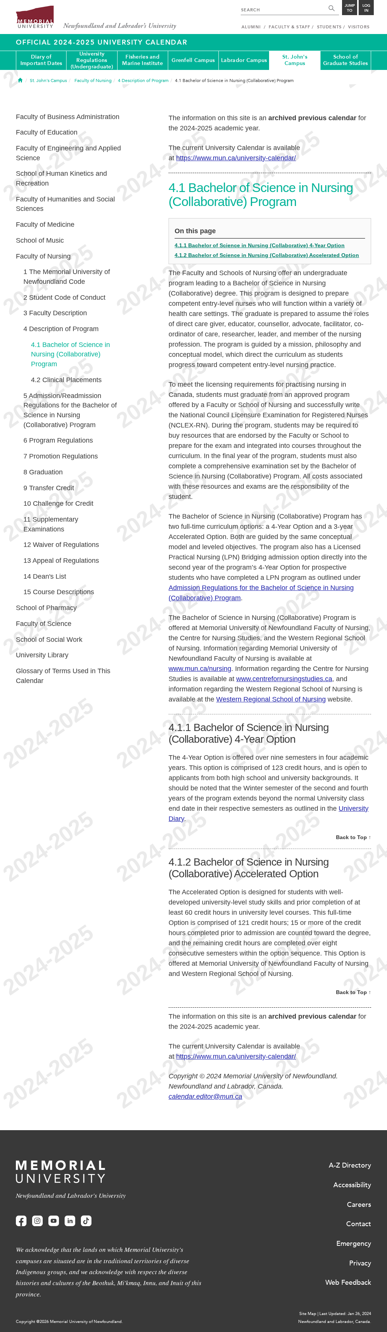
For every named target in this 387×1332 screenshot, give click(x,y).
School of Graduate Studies (345, 60)
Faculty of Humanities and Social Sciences (65, 204)
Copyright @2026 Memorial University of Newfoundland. (69, 1321)
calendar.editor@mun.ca (205, 1096)
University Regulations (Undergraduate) (92, 60)
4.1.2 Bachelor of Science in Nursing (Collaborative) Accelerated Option (267, 255)
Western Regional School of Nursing (271, 699)
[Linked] (70, 1221)
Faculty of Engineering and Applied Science (68, 153)
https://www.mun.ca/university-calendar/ (236, 158)
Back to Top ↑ (353, 837)
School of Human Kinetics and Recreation (61, 178)
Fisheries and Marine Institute (142, 60)
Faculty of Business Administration (67, 117)
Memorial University (96, 18)
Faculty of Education (46, 132)
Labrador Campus (244, 60)
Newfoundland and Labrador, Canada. (334, 1321)
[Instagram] (37, 1221)
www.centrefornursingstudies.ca (284, 679)
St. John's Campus (294, 60)
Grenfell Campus (193, 60)
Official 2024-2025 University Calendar (101, 42)
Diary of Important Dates (41, 60)
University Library (42, 655)
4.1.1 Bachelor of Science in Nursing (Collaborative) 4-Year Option (260, 245)
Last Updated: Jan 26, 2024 (345, 1313)
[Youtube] (53, 1221)
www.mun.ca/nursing (200, 668)
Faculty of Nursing (43, 256)
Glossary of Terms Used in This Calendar (63, 676)
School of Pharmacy (46, 608)
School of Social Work (49, 639)
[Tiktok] (86, 1221)
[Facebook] (21, 1221)
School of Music (40, 240)
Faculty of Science (43, 623)
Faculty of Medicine (45, 224)
